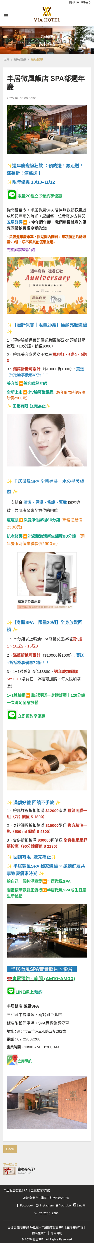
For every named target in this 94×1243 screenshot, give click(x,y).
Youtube (65, 1205)
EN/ (72, 2)
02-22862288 (28, 1039)
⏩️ (27, 383)
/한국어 (86, 2)
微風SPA (38, 1239)
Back (10, 1149)
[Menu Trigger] (6, 15)
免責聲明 (56, 1233)
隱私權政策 (39, 1233)
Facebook (26, 1205)
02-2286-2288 (48, 1213)
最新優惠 (20, 59)
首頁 (6, 59)
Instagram (46, 1205)
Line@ (75, 1204)
